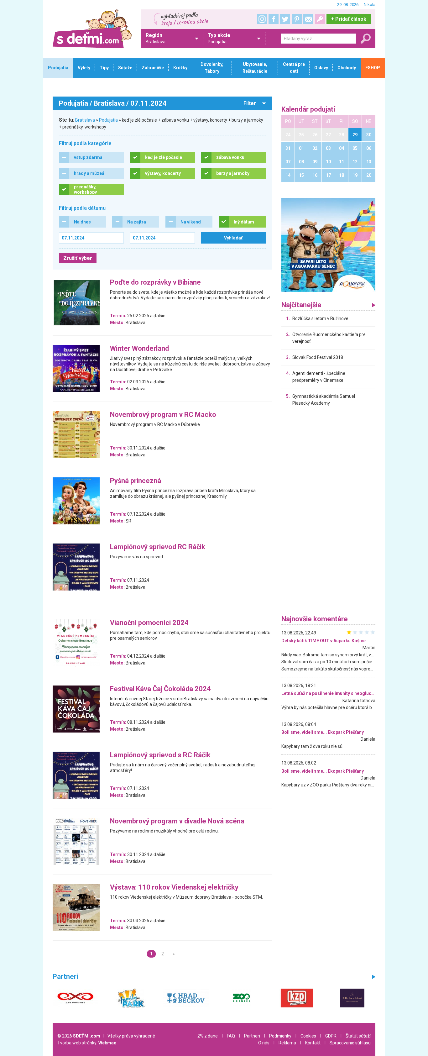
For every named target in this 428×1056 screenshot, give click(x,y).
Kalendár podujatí (308, 109)
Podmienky (280, 1035)
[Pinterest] (297, 19)
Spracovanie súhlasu (350, 1042)
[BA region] (328, 244)
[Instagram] (262, 19)
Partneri (252, 1035)
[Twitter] (285, 19)
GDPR (331, 1035)
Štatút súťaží (358, 1035)
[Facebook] (274, 19)
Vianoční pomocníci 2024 (149, 623)
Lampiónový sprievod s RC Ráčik (160, 755)
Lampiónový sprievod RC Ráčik (157, 547)
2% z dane (207, 1035)
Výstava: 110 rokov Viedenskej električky (174, 887)
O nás (263, 1042)
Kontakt (313, 1042)
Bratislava (85, 120)
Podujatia (108, 120)
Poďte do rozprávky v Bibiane (155, 282)
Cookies (308, 1035)
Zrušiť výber (77, 258)
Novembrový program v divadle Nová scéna (177, 821)
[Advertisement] (328, 512)
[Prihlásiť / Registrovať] (320, 19)
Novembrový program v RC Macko (163, 414)
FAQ (231, 1035)
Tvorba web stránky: (86, 1042)
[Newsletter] (308, 19)
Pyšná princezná (135, 481)
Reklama (287, 1042)
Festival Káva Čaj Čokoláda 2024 (160, 689)
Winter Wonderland (139, 348)
